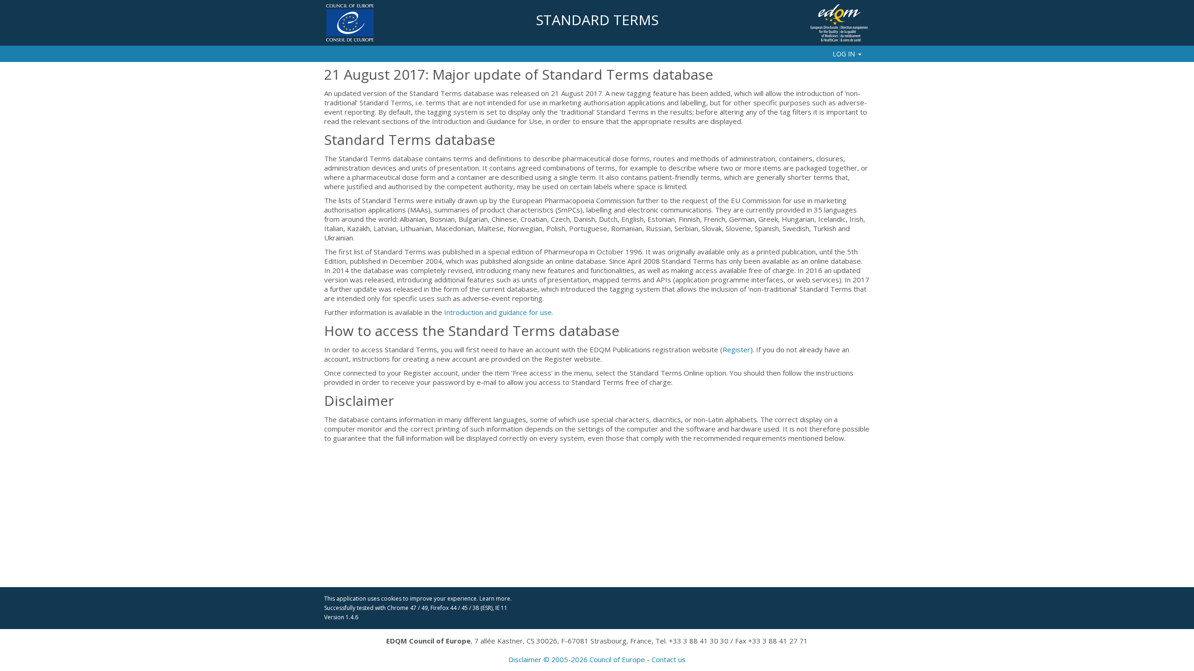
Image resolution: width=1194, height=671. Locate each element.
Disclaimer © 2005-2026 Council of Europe (576, 659)
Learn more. (495, 599)
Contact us (669, 659)
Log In (844, 53)
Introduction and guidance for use (498, 312)
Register (736, 349)
